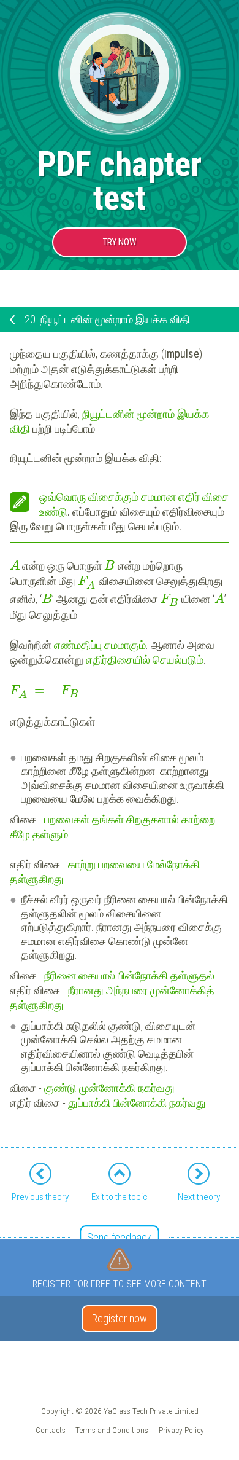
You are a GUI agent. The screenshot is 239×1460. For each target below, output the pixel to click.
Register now (119, 1318)
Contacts (51, 1430)
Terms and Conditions (111, 1430)
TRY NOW (119, 242)
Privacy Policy (181, 1430)
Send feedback (119, 1237)
